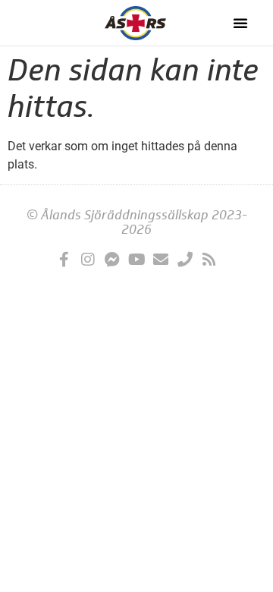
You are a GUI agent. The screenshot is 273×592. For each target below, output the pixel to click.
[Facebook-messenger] (112, 259)
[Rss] (209, 259)
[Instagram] (88, 259)
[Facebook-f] (63, 259)
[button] (240, 22)
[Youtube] (136, 259)
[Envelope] (160, 259)
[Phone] (185, 259)
